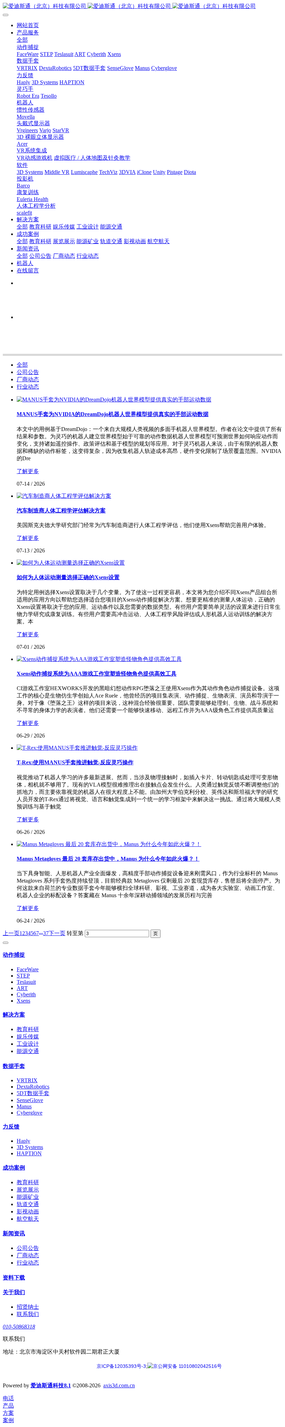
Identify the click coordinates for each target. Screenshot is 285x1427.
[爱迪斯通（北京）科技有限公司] (142, 6)
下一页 (57, 933)
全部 (22, 40)
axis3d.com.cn (119, 1385)
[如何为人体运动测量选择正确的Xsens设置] (71, 563)
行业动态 (28, 387)
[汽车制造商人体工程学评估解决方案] (64, 496)
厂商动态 (28, 379)
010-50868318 (19, 1327)
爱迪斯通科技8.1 (51, 1385)
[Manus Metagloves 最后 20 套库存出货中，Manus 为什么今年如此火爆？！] (109, 844)
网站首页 (28, 25)
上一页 (11, 933)
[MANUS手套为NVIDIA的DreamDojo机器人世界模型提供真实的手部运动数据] (114, 399)
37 (46, 933)
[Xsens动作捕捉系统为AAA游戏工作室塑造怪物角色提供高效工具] (99, 659)
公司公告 (28, 372)
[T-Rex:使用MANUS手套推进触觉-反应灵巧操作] (77, 748)
